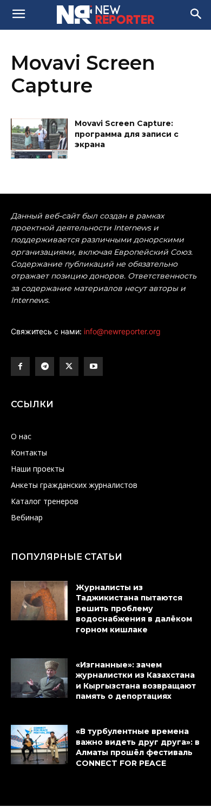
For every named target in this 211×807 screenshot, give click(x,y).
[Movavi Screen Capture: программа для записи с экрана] (39, 138)
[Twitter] (69, 366)
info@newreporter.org (122, 331)
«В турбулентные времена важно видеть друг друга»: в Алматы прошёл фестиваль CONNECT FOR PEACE (138, 747)
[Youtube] (93, 366)
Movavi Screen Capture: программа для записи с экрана (127, 133)
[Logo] (105, 14)
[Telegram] (44, 366)
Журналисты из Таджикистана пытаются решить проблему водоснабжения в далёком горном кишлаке (134, 608)
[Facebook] (20, 366)
